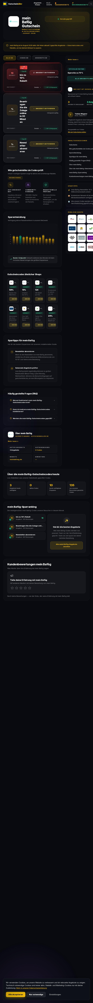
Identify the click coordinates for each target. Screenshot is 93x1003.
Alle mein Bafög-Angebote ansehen (66, 545)
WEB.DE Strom (28, 308)
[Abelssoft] (72, 219)
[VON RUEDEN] (72, 228)
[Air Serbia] (72, 238)
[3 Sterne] (21, 588)
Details (36, 87)
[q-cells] (81, 247)
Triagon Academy (54, 282)
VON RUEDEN (16, 308)
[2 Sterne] (17, 588)
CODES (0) (24, 58)
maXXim (41, 282)
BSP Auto (54, 308)
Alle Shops (49, 4)
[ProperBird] (81, 219)
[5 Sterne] (30, 588)
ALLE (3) (9, 58)
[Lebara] (72, 247)
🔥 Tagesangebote (62, 4)
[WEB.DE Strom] (81, 228)
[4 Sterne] (25, 588)
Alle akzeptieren (15, 994)
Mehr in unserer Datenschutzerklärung (31, 988)
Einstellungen (55, 994)
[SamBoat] (81, 238)
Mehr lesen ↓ (13, 441)
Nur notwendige (36, 994)
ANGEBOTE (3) (41, 58)
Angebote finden (37, 4)
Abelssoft (16, 282)
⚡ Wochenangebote (80, 4)
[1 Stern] (12, 588)
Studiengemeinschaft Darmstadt (41, 308)
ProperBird (28, 282)
